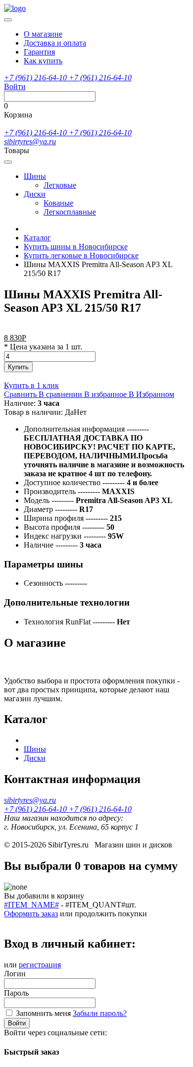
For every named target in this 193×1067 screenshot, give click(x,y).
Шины (35, 176)
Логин (15, 973)
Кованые (58, 203)
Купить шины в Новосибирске (76, 246)
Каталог (37, 237)
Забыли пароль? (100, 1013)
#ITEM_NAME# (31, 904)
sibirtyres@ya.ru (30, 141)
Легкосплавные (70, 212)
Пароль (16, 993)
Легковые (60, 185)
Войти (17, 1023)
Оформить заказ (31, 913)
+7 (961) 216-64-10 (36, 77)
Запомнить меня (43, 1013)
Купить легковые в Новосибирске (81, 255)
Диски (35, 194)
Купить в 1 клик (31, 385)
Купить (18, 367)
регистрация (40, 964)
